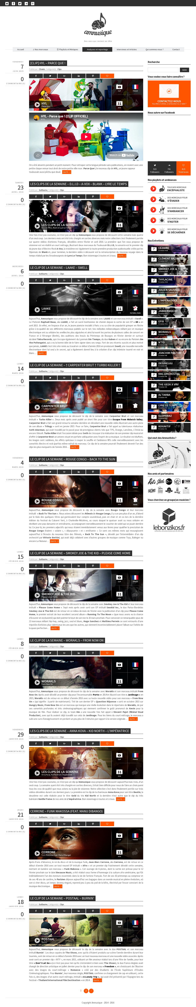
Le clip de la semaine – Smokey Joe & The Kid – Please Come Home (80, 553)
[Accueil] (7, 4)
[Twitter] (19, 4)
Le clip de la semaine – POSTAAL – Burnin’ (62, 898)
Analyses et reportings (97, 49)
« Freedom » (109, 966)
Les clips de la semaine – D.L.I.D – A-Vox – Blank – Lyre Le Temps (78, 184)
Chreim (42, 69)
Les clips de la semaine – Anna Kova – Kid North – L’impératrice (79, 731)
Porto (96, 694)
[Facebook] (13, 4)
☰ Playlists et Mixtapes (67, 49)
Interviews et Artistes (127, 49)
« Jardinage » (133, 694)
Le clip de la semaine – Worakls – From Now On (67, 640)
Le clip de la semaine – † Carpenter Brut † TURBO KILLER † (75, 365)
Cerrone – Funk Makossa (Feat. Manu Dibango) (66, 811)
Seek (184, 70)
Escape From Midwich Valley (128, 419)
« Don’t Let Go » (42, 963)
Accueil (20, 49)
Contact (176, 49)
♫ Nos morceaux (40, 49)
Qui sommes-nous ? (155, 49)
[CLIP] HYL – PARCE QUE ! (48, 63)
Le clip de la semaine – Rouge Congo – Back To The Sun (72, 459)
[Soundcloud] (26, 4)
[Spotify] (32, 4)
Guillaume (43, 190)
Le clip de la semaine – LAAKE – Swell (59, 267)
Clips (59, 69)
